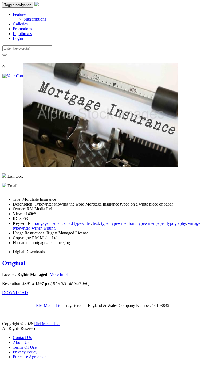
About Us (21, 342)
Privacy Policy (25, 352)
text (96, 223)
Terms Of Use (25, 347)
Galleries (20, 24)
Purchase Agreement (30, 357)
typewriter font (123, 223)
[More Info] (58, 274)
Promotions (22, 28)
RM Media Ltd (48, 305)
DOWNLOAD (15, 292)
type (104, 223)
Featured (20, 14)
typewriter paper (151, 223)
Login (18, 38)
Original (14, 263)
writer (36, 228)
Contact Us (22, 337)
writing (50, 228)
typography (176, 223)
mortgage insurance (49, 223)
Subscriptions (34, 19)
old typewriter (79, 223)
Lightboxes (22, 33)
